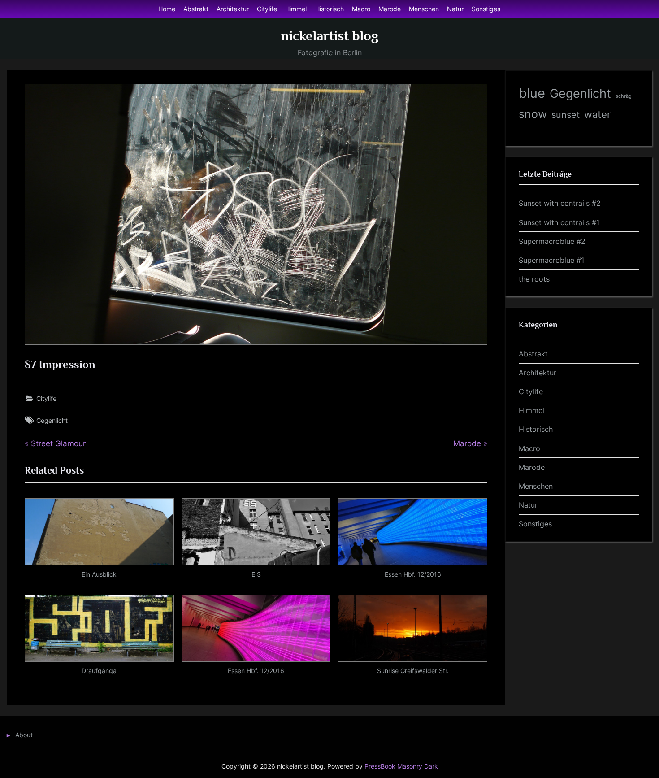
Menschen (424, 9)
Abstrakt (195, 9)
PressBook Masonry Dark (401, 766)
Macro (361, 9)
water (597, 114)
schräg (624, 96)
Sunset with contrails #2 (560, 203)
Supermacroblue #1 (551, 260)
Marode (389, 9)
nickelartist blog (329, 35)
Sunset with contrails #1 (559, 222)
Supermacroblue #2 (552, 241)
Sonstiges (486, 9)
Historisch (329, 9)
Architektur (233, 9)
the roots (534, 278)
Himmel (296, 9)
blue (532, 93)
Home (166, 9)
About (24, 735)
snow (533, 114)
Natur (455, 9)
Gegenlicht (52, 420)
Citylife (267, 9)
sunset (565, 114)
